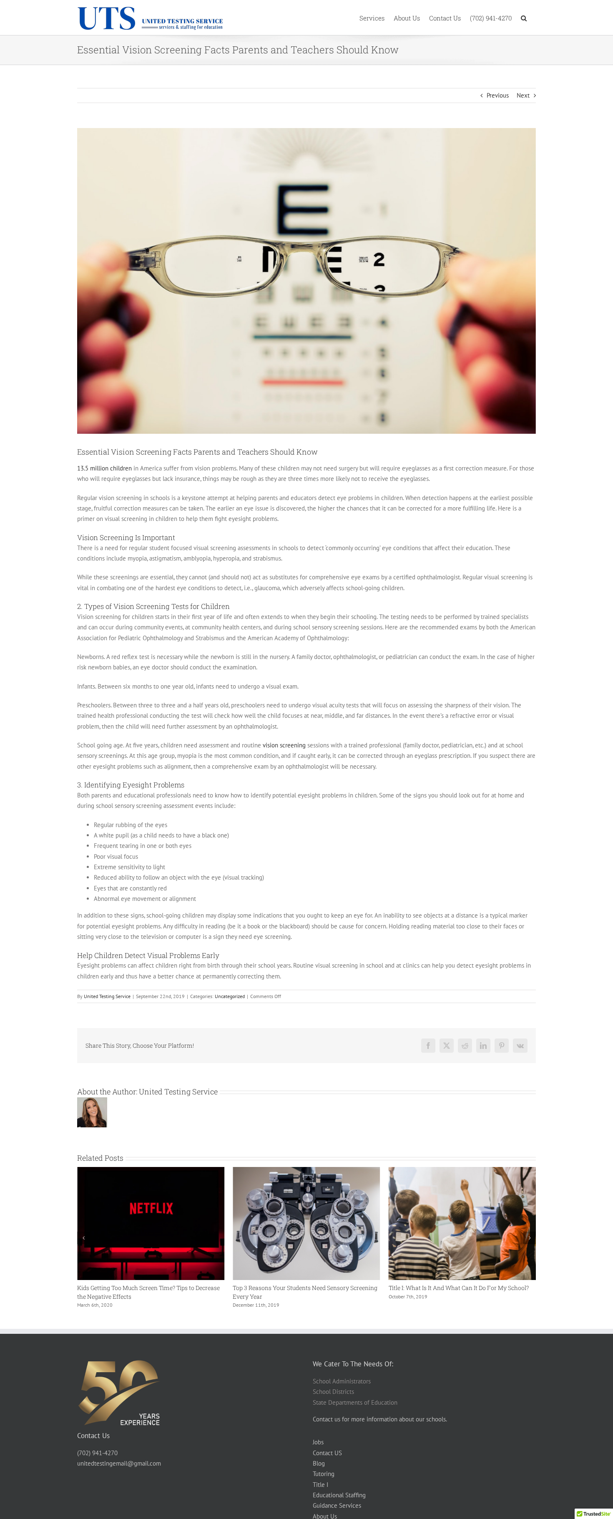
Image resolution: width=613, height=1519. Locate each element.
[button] (524, 17)
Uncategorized (230, 996)
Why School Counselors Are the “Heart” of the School (459, 1288)
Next (523, 95)
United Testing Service (107, 996)
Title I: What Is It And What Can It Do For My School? (303, 1288)
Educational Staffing (339, 1495)
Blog (319, 1463)
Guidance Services (337, 1505)
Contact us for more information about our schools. (380, 1419)
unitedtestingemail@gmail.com (119, 1463)
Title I (320, 1485)
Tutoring (323, 1474)
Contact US (327, 1453)
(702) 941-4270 (97, 1453)
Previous (498, 95)
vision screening (284, 745)
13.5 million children (104, 468)
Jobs (318, 1442)
